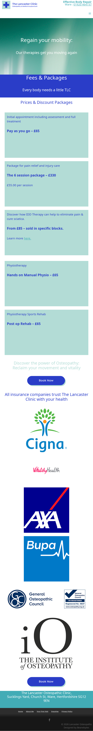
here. (27, 238)
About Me (30, 711)
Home (20, 711)
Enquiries (55, 711)
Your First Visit (42, 711)
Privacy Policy (67, 711)
